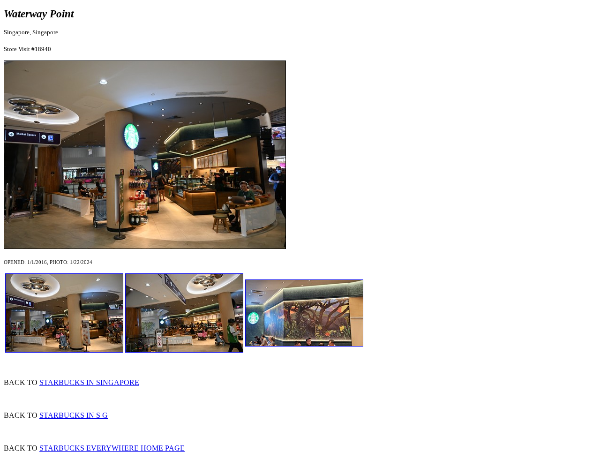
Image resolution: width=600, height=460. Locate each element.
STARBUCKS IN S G (73, 415)
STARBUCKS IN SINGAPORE (89, 382)
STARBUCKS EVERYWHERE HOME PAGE (112, 448)
